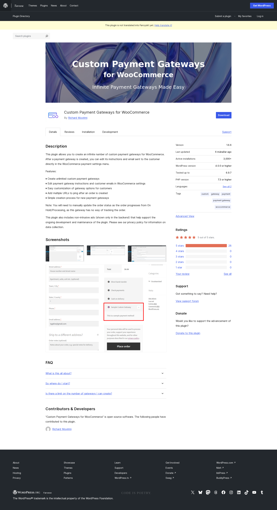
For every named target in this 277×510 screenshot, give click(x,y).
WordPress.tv (123, 478)
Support (226, 131)
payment (226, 194)
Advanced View (185, 216)
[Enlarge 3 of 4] (162, 249)
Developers (121, 473)
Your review (182, 273)
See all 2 (227, 186)
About (16, 462)
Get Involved (172, 462)
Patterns (68, 478)
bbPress (222, 473)
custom (205, 194)
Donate (171, 473)
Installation (88, 131)
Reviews (69, 131)
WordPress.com (226, 462)
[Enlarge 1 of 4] (79, 249)
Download (223, 115)
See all (227, 273)
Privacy (17, 478)
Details (53, 131)
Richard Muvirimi (77, 117)
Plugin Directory (21, 16)
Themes (68, 467)
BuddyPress (224, 478)
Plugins (67, 473)
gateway (215, 194)
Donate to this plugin (188, 333)
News (16, 467)
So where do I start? (58, 383)
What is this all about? (58, 373)
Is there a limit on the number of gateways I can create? (79, 393)
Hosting (17, 473)
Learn (118, 462)
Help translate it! (163, 25)
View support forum (187, 301)
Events (169, 467)
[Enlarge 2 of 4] (120, 249)
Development (110, 131)
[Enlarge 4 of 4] (162, 268)
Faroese (47, 492)
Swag (170, 478)
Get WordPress (262, 5)
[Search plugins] (47, 36)
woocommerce (223, 207)
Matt (220, 467)
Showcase (69, 462)
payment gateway (221, 200)
